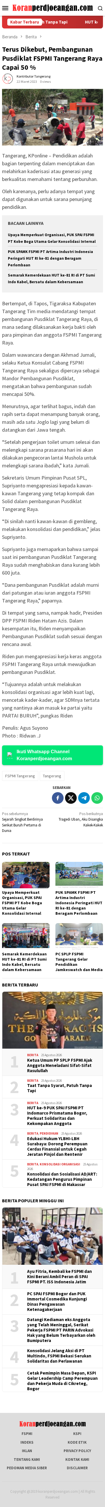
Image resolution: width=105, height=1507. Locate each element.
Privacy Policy (77, 1450)
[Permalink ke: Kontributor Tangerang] (8, 78)
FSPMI (27, 1433)
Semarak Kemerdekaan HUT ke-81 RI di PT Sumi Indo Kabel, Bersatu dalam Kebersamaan (24, 961)
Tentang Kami (27, 1459)
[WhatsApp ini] (97, 798)
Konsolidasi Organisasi (60, 1164)
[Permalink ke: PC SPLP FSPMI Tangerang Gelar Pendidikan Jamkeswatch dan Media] (79, 936)
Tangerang (52, 775)
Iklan (27, 1450)
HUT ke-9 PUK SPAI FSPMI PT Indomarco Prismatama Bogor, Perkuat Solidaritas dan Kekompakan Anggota (57, 1115)
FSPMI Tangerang (20, 775)
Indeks (27, 1442)
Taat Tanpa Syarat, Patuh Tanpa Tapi (59, 1088)
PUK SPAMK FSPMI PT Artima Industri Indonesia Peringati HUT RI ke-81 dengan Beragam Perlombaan (50, 258)
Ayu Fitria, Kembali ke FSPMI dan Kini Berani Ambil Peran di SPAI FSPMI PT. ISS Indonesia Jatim (59, 1276)
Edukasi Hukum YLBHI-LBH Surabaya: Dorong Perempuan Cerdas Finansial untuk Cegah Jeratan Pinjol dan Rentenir (57, 1146)
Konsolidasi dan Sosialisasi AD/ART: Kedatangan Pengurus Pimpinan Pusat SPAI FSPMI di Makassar (62, 1179)
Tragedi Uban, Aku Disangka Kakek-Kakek (81, 819)
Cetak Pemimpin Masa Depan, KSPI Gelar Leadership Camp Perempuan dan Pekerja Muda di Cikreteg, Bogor (62, 1380)
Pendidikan (49, 1133)
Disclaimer (77, 1467)
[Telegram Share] (84, 798)
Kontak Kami (77, 1459)
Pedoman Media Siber (27, 1467)
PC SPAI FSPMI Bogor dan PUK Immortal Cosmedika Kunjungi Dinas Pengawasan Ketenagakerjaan (57, 1301)
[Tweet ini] (71, 798)
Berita (32, 1055)
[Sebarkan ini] (58, 798)
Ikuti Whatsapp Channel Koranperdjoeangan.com (44, 755)
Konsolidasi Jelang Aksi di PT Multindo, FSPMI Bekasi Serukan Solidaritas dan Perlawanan (59, 1356)
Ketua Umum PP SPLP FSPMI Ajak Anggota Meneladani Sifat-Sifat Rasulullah (59, 1065)
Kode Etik (77, 1442)
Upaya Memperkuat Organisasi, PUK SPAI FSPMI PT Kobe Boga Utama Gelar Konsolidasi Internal (22, 903)
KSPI (77, 1433)
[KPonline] (52, 7)
